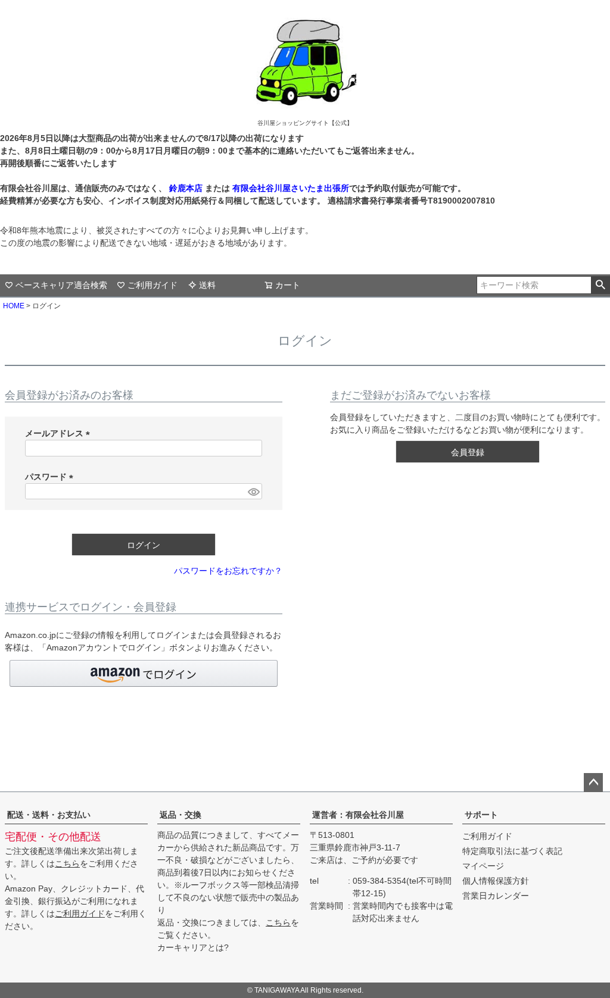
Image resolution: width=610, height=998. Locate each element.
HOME (13, 306)
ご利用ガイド (152, 285)
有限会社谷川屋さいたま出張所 (289, 188)
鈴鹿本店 (186, 188)
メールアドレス (59, 433)
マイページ (483, 866)
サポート (481, 814)
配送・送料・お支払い (49, 814)
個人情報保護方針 (495, 881)
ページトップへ (593, 782)
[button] (144, 673)
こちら (67, 863)
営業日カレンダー (495, 895)
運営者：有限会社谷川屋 (358, 814)
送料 (207, 285)
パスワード (51, 476)
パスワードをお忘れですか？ (228, 570)
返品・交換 (180, 814)
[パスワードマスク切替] (253, 491)
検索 (600, 285)
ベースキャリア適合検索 (61, 285)
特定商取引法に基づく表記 (512, 851)
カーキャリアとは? (193, 947)
